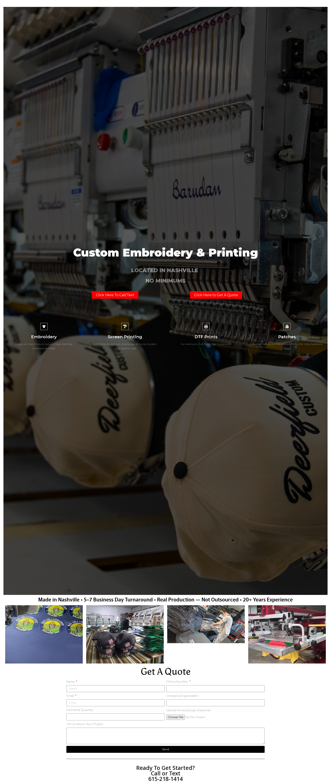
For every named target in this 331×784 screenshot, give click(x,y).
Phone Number (177, 681)
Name (70, 681)
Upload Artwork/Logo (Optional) (188, 710)
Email (70, 695)
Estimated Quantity (79, 710)
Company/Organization (182, 695)
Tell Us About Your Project (84, 724)
